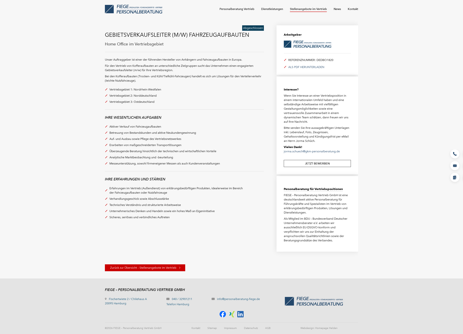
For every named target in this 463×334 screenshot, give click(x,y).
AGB (268, 328)
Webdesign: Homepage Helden (318, 328)
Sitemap (212, 328)
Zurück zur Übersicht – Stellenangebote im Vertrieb (143, 267)
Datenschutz (251, 328)
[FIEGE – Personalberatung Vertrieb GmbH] (110, 9)
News (337, 9)
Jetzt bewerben (317, 163)
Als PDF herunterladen (306, 67)
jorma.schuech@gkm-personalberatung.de (312, 151)
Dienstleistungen (272, 9)
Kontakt (353, 9)
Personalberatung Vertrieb (237, 9)
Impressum (230, 328)
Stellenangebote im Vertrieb (308, 9)
